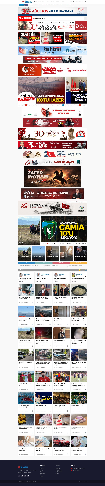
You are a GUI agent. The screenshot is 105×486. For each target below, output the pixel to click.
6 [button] (30, 105)
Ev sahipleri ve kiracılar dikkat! (52, 257)
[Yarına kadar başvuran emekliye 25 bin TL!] (79, 449)
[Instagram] (25, 476)
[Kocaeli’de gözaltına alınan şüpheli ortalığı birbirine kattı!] (61, 363)
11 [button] (41, 105)
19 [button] (58, 105)
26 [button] (79, 243)
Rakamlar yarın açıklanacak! (64, 257)
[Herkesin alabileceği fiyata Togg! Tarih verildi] (61, 449)
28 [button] (82, 243)
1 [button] (19, 105)
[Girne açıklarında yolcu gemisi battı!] (26, 320)
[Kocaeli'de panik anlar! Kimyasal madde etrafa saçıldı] (43, 341)
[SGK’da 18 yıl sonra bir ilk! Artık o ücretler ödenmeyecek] (43, 428)
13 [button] (45, 105)
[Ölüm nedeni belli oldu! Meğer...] (61, 341)
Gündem (35, 1)
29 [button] (83, 243)
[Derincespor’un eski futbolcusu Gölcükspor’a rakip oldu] (79, 385)
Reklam (57, 473)
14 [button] (47, 105)
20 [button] (61, 105)
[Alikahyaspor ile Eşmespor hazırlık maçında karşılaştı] (43, 385)
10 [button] (39, 105)
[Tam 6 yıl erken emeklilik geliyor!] (43, 449)
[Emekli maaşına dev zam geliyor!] (79, 428)
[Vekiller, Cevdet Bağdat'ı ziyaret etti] (61, 298)
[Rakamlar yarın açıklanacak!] (26, 449)
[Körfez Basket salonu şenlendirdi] (61, 406)
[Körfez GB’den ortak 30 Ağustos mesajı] (26, 406)
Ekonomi (53, 1)
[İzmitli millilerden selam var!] (26, 385)
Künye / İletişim (59, 470)
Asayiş (39, 1)
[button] (85, 17)
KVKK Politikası (59, 471)
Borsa (26, 4)
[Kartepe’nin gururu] (43, 406)
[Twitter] (22, 476)
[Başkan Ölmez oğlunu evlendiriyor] (76, 103)
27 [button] (80, 243)
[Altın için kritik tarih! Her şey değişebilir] (26, 428)
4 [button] (75, 105)
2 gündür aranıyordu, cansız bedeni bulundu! (24, 257)
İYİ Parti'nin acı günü (80, 256)
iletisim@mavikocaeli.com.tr (78, 468)
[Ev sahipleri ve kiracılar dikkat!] (61, 320)
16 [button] (52, 105)
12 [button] (43, 105)
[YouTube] (28, 476)
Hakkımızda (58, 468)
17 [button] (54, 105)
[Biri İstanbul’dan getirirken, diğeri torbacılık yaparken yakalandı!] (79, 341)
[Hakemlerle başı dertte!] (64, 241)
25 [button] (77, 243)
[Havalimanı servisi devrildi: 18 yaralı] (79, 363)
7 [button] (32, 105)
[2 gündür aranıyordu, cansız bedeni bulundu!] (26, 341)
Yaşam (57, 1)
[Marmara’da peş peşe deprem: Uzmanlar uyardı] (43, 320)
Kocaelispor (48, 1)
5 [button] (77, 105)
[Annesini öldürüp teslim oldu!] (26, 363)
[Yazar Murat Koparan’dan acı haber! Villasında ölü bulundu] (43, 363)
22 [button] (73, 243)
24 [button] (76, 243)
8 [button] (84, 105)
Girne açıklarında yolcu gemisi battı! (38, 257)
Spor (43, 1)
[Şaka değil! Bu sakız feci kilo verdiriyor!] (79, 298)
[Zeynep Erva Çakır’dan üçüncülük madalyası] (61, 385)
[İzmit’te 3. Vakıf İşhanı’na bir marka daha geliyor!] (79, 320)
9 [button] (54, 243)
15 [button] (63, 243)
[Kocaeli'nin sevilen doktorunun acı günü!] (43, 298)
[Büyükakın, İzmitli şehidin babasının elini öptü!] (41, 103)
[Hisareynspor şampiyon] (79, 406)
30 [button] (85, 243)
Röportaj (62, 1)
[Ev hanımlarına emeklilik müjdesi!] (61, 428)
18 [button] (56, 105)
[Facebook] (19, 476)
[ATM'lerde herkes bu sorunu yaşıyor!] (26, 298)
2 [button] (21, 105)
